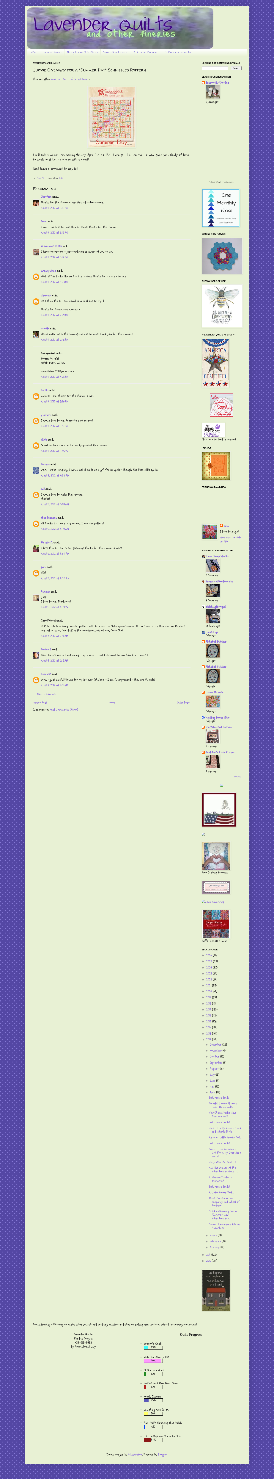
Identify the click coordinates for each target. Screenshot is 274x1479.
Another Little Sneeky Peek (225, 1137)
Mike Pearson (49, 518)
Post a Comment (47, 694)
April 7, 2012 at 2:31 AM (54, 636)
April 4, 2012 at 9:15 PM (54, 426)
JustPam (46, 197)
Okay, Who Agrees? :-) (222, 1162)
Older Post (183, 703)
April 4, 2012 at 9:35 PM (54, 451)
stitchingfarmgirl (216, 607)
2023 (209, 974)
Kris (226, 526)
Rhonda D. (47, 542)
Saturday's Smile (219, 1098)
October (215, 1057)
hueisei (45, 592)
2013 (209, 1034)
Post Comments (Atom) (64, 710)
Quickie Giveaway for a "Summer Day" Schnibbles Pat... (223, 1214)
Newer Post (40, 703)
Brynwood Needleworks (219, 581)
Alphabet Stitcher (216, 642)
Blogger (162, 1455)
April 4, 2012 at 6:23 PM (54, 282)
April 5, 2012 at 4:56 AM (55, 476)
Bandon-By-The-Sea (217, 83)
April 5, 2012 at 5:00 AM (55, 504)
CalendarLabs (229, 182)
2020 (209, 991)
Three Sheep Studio (217, 556)
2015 (209, 1021)
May (212, 1087)
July (212, 1075)
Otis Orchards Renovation (177, 52)
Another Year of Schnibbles (69, 79)
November (216, 1051)
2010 (209, 1261)
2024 (209, 968)
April (213, 1092)
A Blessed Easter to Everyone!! (221, 1179)
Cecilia (44, 390)
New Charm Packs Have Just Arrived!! (222, 1114)
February (216, 1241)
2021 (209, 985)
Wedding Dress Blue (217, 718)
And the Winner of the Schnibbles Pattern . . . (223, 1169)
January (215, 1247)
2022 (209, 979)
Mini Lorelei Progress (145, 52)
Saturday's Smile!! (219, 1122)
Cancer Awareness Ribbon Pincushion (224, 1226)
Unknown (46, 295)
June (213, 1081)
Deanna (45, 464)
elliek (44, 440)
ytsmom (46, 415)
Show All (238, 776)
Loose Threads (214, 692)
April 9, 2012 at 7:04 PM (54, 685)
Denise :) (46, 649)
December (216, 1045)
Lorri (44, 221)
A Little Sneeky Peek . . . (222, 1192)
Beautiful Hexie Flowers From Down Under (223, 1105)
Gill (43, 489)
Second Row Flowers (115, 52)
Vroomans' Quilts (51, 246)
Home (33, 52)
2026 (209, 955)
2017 (209, 1010)
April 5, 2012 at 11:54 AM (55, 554)
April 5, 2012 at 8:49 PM (54, 607)
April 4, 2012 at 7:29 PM (54, 315)
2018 (209, 1004)
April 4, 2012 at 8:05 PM (54, 377)
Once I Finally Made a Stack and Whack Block (225, 1130)
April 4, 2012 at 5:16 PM (54, 208)
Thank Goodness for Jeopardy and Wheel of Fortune (224, 1201)
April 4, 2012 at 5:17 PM (54, 257)
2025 (209, 961)
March (214, 1235)
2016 (209, 1015)
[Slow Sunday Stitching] (221, 416)
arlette (45, 328)
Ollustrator (135, 1455)
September (216, 1063)
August (215, 1069)
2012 (209, 1039)
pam (43, 567)
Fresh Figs (212, 632)
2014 (209, 1027)
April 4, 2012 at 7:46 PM (54, 340)
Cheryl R (46, 674)
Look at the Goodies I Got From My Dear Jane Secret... (225, 1152)
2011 (208, 1255)
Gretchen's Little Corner (220, 752)
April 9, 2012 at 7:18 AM (54, 661)
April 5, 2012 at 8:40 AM (55, 529)
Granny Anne (48, 271)
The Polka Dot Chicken (219, 727)
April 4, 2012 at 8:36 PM (54, 401)
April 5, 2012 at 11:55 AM (55, 578)
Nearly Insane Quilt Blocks (82, 52)
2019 (209, 997)
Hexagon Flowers (52, 52)
